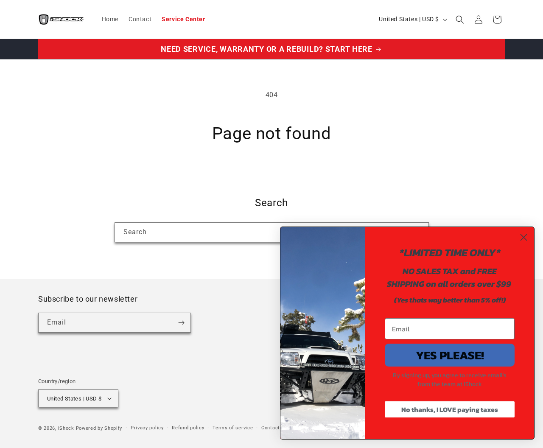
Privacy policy (147, 428)
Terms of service (233, 428)
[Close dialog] (523, 237)
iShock (66, 428)
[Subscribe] (181, 323)
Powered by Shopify (99, 428)
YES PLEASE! (450, 355)
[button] (460, 19)
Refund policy (188, 428)
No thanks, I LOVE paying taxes (449, 409)
